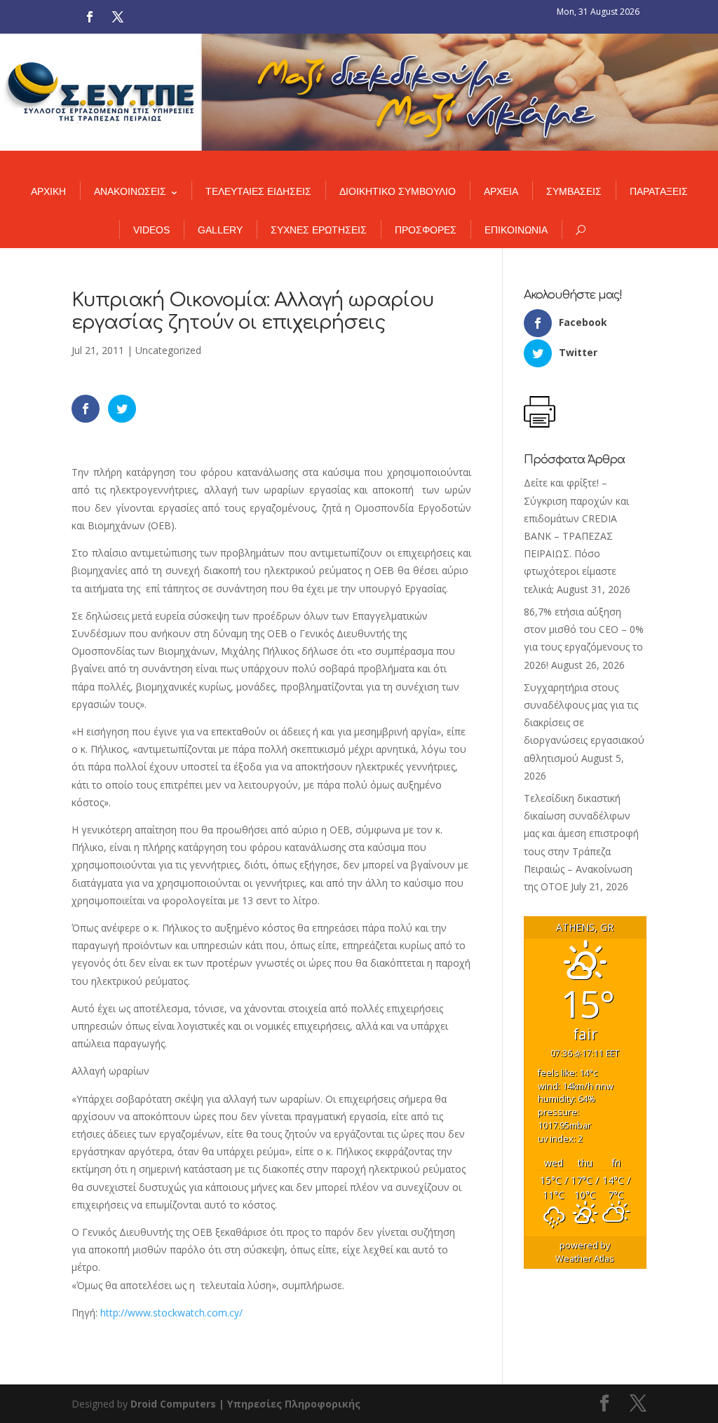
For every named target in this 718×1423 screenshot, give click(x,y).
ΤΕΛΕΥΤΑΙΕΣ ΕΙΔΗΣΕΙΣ (258, 191)
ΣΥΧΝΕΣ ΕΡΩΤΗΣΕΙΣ (319, 230)
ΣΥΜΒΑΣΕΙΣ (574, 191)
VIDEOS (151, 230)
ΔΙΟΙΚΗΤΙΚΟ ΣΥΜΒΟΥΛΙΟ (397, 191)
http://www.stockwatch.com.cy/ (171, 1312)
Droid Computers (173, 1403)
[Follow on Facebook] (90, 17)
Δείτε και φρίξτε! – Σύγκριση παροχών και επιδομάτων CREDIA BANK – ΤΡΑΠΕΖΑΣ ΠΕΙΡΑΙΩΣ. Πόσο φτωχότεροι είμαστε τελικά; (576, 535)
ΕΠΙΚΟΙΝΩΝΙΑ (516, 230)
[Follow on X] (118, 17)
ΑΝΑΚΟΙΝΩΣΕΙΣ (130, 191)
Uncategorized (168, 350)
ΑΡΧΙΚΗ (48, 191)
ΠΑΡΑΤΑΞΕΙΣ (659, 191)
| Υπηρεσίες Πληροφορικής (289, 1403)
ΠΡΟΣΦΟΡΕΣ (425, 230)
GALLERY (220, 230)
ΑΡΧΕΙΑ (501, 191)
